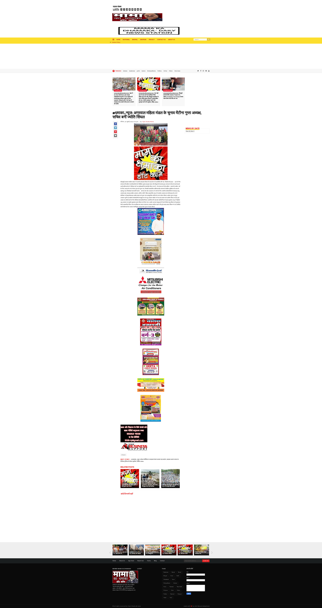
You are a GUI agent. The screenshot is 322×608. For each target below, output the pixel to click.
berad (179, 572)
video (164, 598)
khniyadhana (166, 583)
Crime (165, 71)
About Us (122, 561)
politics (165, 594)
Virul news (177, 71)
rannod (172, 594)
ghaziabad (166, 579)
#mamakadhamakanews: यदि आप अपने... (185, 553)
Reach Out (140, 561)
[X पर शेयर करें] (115, 127)
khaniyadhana (151, 71)
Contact (162, 561)
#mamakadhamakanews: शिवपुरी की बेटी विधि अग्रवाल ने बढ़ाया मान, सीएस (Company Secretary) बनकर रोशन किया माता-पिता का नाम (173, 96)
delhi (177, 576)
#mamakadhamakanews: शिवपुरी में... (152, 553)
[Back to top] (317, 603)
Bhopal (135, 40)
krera (164, 587)
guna (173, 579)
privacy (152, 40)
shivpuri (123, 455)
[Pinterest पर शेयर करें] (115, 131)
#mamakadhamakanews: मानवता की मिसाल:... (136, 553)
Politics (160, 71)
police (178, 590)
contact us (161, 40)
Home (118, 40)
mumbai (171, 587)
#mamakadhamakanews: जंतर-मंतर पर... (120, 553)
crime (171, 576)
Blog (155, 561)
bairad (173, 572)
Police (170, 71)
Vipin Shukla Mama (148, 122)
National (126, 40)
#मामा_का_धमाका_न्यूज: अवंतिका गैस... (200, 553)
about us (171, 40)
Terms (149, 561)
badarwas (132, 71)
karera (143, 71)
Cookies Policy (116, 42)
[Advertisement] (161, 56)
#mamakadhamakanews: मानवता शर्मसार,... (168, 553)
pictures (165, 590)
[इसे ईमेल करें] (115, 135)
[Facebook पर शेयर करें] (115, 123)
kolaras (125, 71)
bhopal (165, 576)
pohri (138, 71)
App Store (131, 561)
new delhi (179, 587)
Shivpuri (143, 40)
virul (171, 598)
